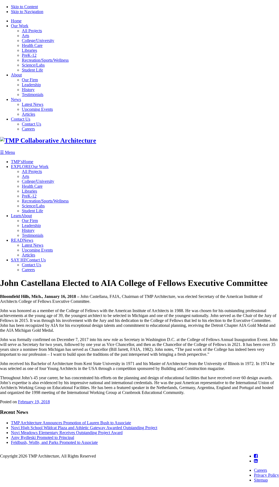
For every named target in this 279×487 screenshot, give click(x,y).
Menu (7, 152)
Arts (25, 35)
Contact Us (20, 119)
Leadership (31, 84)
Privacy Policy (266, 475)
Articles (28, 114)
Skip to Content (24, 6)
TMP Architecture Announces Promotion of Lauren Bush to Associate (71, 422)
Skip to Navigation (27, 11)
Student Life (32, 70)
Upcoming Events (37, 109)
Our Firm (30, 79)
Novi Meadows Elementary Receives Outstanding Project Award (67, 432)
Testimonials (32, 94)
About (16, 75)
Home (16, 21)
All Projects (32, 30)
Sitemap (261, 480)
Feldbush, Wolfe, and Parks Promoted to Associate (54, 442)
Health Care (32, 45)
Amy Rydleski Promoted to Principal (42, 437)
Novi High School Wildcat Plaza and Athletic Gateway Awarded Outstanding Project (84, 427)
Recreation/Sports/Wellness (45, 60)
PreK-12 (29, 55)
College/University (38, 40)
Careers (28, 129)
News (16, 99)
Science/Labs (33, 65)
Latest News (32, 104)
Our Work (19, 25)
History (28, 89)
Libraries (29, 50)
